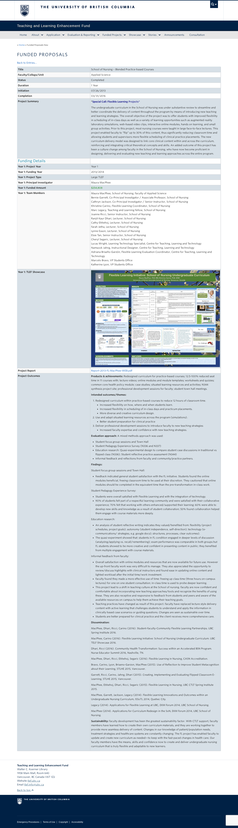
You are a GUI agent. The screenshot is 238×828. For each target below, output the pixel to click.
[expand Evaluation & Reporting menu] (98, 35)
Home (23, 34)
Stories (152, 34)
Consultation (197, 34)
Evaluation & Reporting (81, 34)
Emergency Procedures (28, 822)
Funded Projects (112, 34)
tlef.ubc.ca (34, 780)
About (35, 34)
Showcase (135, 34)
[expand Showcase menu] (144, 35)
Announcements (174, 34)
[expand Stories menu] (160, 35)
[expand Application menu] (63, 35)
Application (53, 34)
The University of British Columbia (24, 11)
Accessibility (77, 822)
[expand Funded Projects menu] (125, 35)
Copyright (63, 822)
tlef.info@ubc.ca (34, 784)
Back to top (24, 790)
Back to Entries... (27, 62)
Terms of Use (49, 822)
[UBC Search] (214, 4)
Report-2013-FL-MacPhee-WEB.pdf (111, 370)
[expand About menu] (42, 35)
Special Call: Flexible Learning (115, 101)
